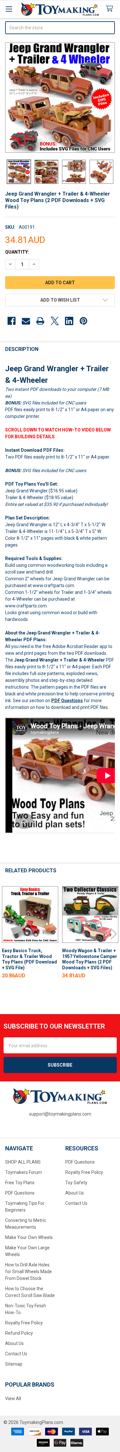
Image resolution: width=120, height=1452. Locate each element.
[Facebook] (11, 321)
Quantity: (17, 252)
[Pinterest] (83, 321)
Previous (6, 934)
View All (13, 1398)
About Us (14, 1343)
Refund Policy (19, 1333)
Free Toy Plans (20, 1182)
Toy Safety (76, 1182)
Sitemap (13, 1364)
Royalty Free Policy (24, 1322)
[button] (60, 300)
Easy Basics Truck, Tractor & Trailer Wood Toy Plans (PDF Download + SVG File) (29, 959)
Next (113, 934)
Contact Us (16, 1353)
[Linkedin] (69, 321)
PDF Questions (67, 700)
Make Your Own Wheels (29, 1237)
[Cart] (110, 9)
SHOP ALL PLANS (23, 1162)
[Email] (26, 321)
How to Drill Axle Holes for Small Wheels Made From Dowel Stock (28, 1271)
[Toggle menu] (9, 9)
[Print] (40, 321)
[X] (54, 321)
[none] (60, 97)
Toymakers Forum (23, 1172)
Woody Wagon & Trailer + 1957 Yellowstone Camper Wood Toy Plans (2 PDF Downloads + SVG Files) (89, 959)
